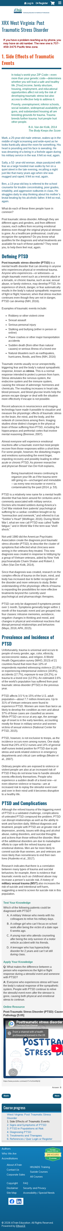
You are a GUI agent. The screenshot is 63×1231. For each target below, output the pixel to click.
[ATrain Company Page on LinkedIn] (19, 1203)
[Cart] (52, 4)
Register (43, 3)
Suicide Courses (39, 1171)
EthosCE (20, 1225)
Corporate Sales (16, 1174)
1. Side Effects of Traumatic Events (28, 1121)
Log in (30, 3)
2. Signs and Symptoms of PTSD (26, 1125)
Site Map (12, 1192)
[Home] (31, 9)
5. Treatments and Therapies (24, 1135)
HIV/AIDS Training (40, 1167)
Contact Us (13, 1169)
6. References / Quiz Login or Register (29, 1139)
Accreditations (10, 1158)
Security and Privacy (34, 1188)
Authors (6, 1148)
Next (57, 1096)
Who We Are (9, 1153)
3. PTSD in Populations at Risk (25, 1128)
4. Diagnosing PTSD (19, 1132)
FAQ (25, 1183)
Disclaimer (12, 1188)
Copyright (12, 1183)
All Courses (36, 1176)
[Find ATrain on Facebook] (11, 1203)
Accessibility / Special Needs (39, 1192)
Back (6, 1096)
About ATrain (14, 1164)
